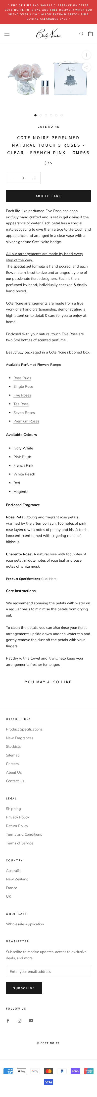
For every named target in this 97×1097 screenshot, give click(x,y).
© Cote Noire (48, 1043)
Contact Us (15, 780)
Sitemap (13, 755)
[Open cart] (90, 33)
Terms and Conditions (24, 834)
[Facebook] (8, 1020)
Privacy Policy (17, 817)
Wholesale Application (25, 924)
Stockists (13, 746)
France (11, 887)
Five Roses (22, 395)
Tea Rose (21, 403)
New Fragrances (19, 737)
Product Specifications (24, 729)
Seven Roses (24, 412)
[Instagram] (19, 1020)
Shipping (13, 808)
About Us (14, 772)
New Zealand (17, 879)
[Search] (81, 33)
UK (8, 896)
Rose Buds (22, 377)
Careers (12, 763)
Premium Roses (26, 421)
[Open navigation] (6, 33)
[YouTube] (31, 1020)
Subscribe (24, 988)
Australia (13, 870)
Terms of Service (19, 843)
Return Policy (17, 825)
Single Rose (23, 386)
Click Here (48, 579)
